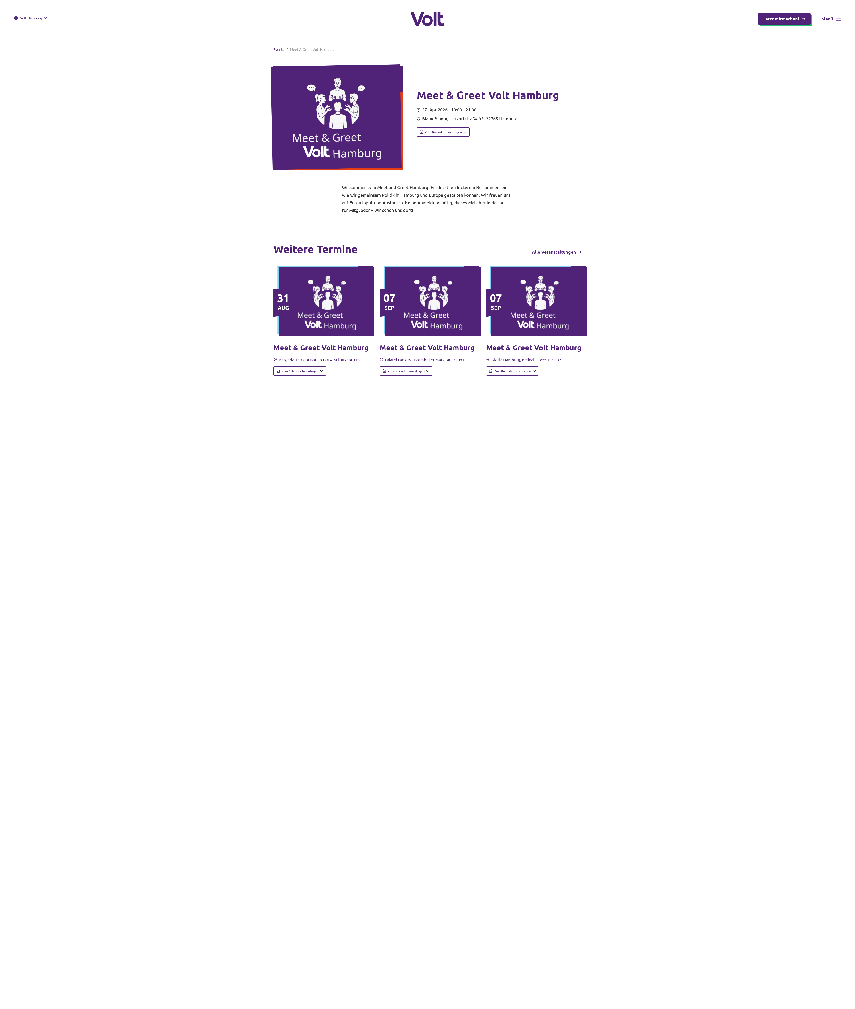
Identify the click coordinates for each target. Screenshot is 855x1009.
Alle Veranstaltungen (554, 252)
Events (278, 49)
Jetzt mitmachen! (781, 18)
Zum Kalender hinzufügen (443, 132)
